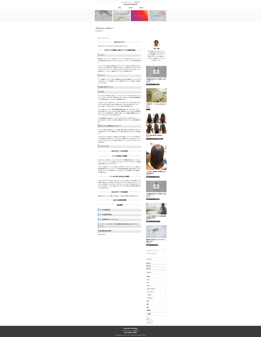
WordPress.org (149, 322)
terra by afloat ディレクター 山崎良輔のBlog (130, 330)
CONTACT (141, 7)
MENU (119, 7)
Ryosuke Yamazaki (130, 4)
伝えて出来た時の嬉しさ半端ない (154, 135)
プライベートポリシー (152, 253)
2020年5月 (148, 263)
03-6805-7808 (131, 332)
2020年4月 (148, 265)
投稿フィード (149, 319)
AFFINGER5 (144, 335)
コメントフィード (150, 321)
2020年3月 (148, 268)
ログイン (148, 317)
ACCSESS (130, 7)
